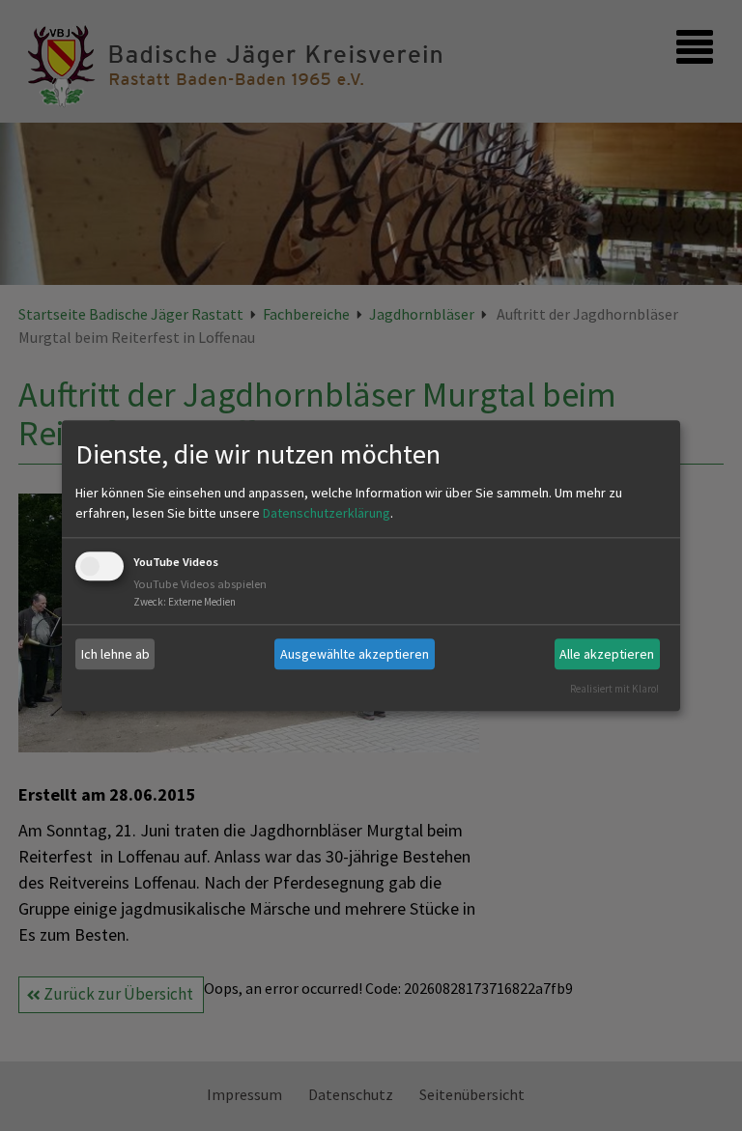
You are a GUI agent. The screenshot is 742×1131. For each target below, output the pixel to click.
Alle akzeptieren (606, 654)
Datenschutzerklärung (326, 514)
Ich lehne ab (115, 654)
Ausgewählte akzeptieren (354, 654)
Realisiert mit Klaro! (614, 688)
